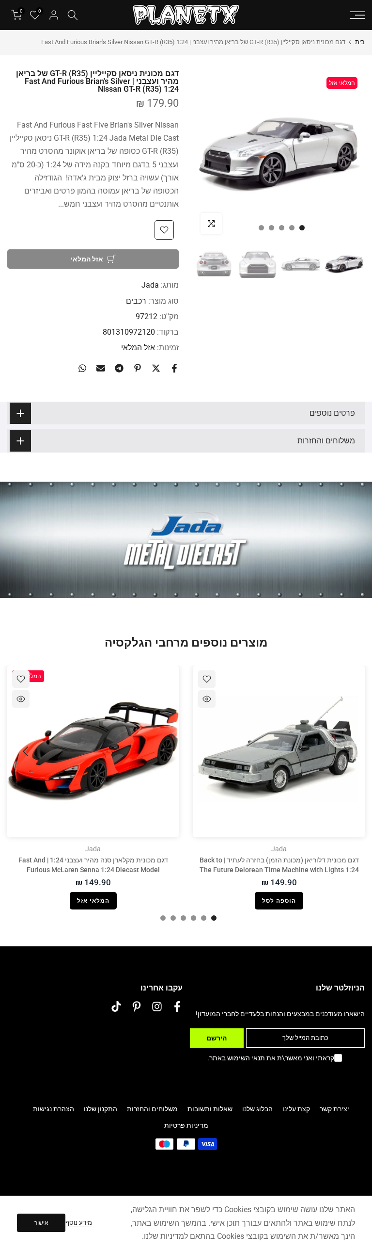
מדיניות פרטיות (186, 1125)
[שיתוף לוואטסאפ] (82, 368)
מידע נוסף (78, 1222)
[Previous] (345, 751)
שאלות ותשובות (209, 1109)
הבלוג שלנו (257, 1109)
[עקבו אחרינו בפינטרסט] (136, 1006)
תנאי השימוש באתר (237, 1058)
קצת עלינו (296, 1109)
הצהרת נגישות (53, 1109)
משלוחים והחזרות (152, 1109)
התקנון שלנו (100, 1109)
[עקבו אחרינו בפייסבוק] (177, 1006)
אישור (41, 1222)
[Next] (27, 751)
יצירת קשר (334, 1109)
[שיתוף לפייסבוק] (174, 368)
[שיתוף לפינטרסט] (137, 368)
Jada (150, 285)
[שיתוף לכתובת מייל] (100, 368)
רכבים (136, 301)
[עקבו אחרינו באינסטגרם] (157, 1006)
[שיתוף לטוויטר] (156, 368)
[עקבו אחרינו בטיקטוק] (116, 1006)
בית (360, 42)
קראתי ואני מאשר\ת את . (270, 1058)
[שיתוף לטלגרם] (119, 368)
